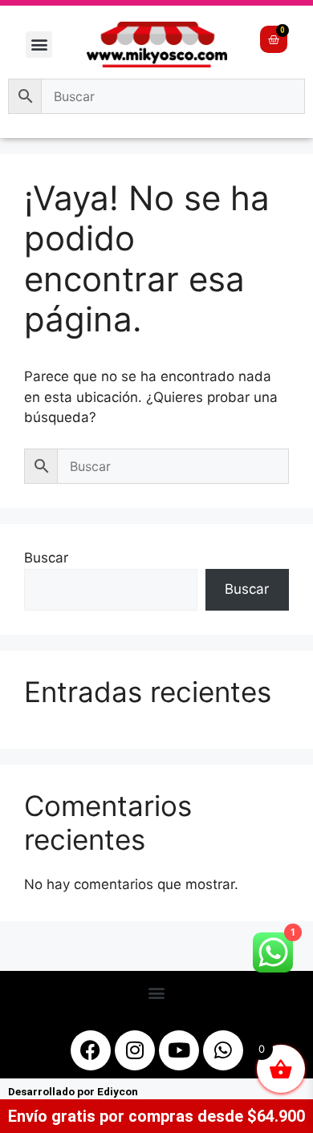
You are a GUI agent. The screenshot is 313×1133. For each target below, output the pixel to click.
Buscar (46, 558)
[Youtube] (179, 1050)
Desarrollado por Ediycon (73, 1091)
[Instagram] (135, 1050)
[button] (39, 44)
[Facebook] (91, 1050)
